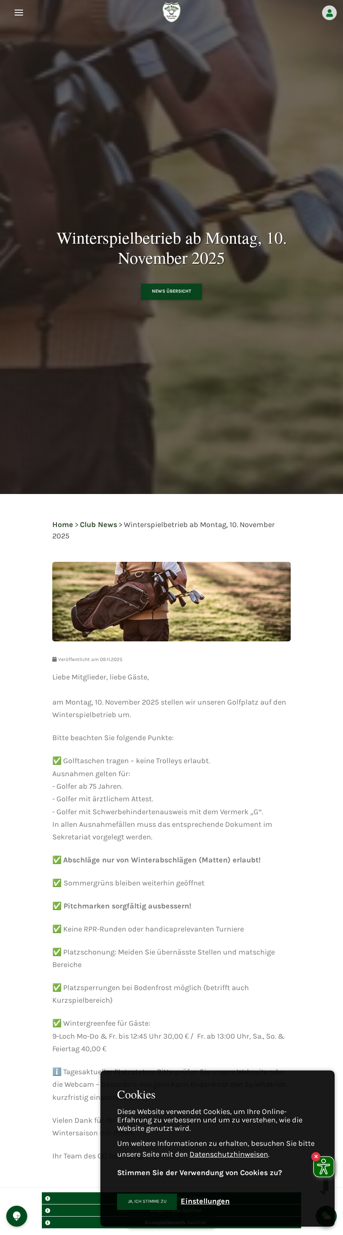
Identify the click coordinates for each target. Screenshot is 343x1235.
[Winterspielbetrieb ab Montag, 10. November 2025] (171, 607)
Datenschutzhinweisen (228, 1154)
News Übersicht (171, 291)
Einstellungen (205, 1201)
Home (62, 524)
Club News (98, 524)
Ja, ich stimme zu (147, 1201)
